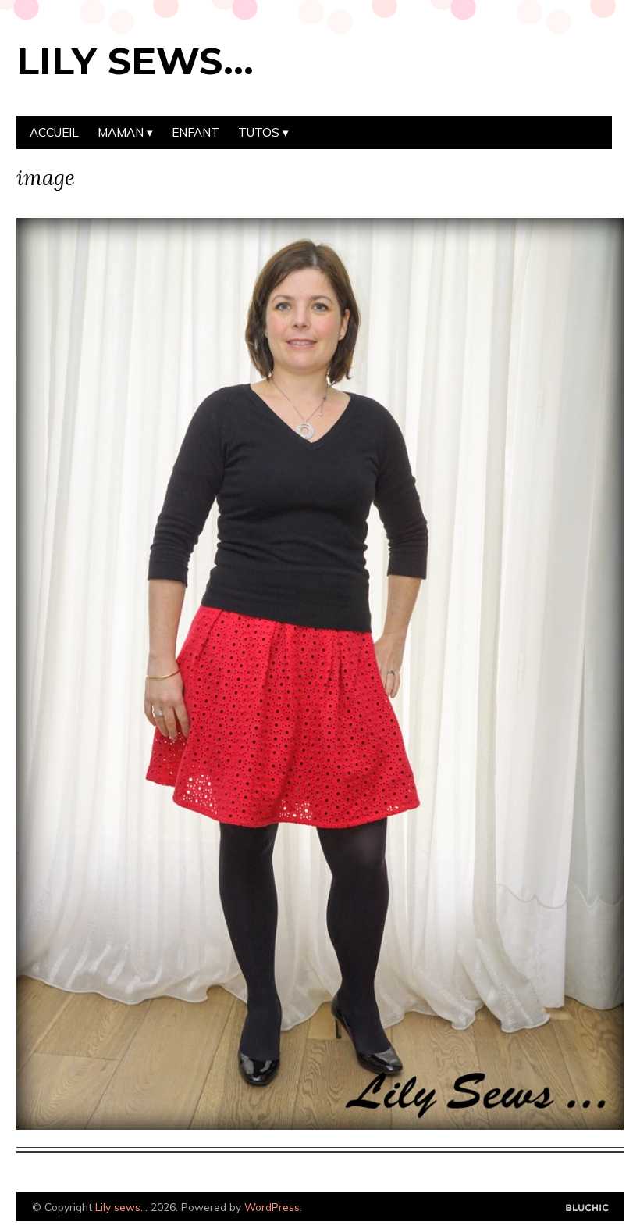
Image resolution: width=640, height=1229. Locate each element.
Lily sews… (135, 61)
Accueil (54, 132)
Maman (121, 132)
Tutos (258, 132)
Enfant (195, 132)
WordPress (272, 1206)
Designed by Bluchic (587, 1208)
